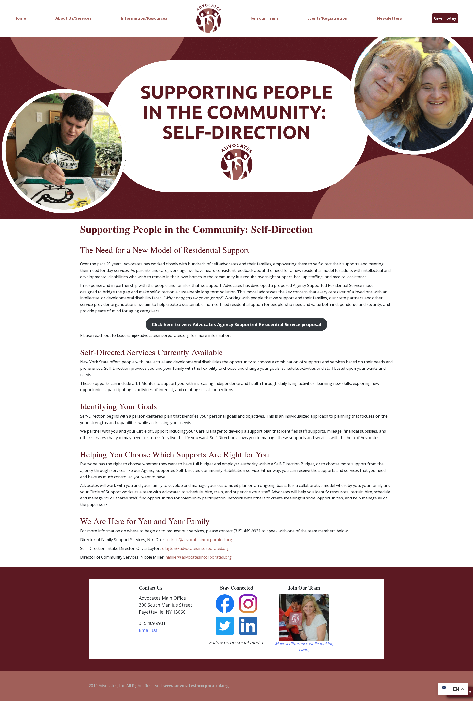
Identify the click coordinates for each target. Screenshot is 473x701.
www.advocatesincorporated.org (196, 685)
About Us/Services (73, 18)
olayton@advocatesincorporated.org (196, 548)
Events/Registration (327, 18)
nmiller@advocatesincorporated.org (198, 557)
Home (20, 18)
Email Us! (148, 630)
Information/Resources (144, 18)
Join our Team (264, 18)
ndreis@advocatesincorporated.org (199, 539)
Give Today (445, 18)
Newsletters (389, 18)
